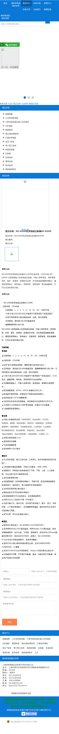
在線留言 (37, 9)
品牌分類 (37, 3)
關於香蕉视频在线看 (15, 4)
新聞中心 (47, 3)
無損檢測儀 (9, 149)
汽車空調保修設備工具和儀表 (17, 122)
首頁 (5, 3)
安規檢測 (9, 157)
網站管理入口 (45, 710)
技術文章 (26, 9)
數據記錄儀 (33, 104)
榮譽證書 (47, 9)
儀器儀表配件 (10, 169)
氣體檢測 (9, 130)
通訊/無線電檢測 (11, 134)
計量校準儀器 (10, 138)
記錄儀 (25, 104)
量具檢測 (9, 165)
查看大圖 (25, 230)
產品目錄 (17, 104)
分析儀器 (9, 126)
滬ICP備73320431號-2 (30, 710)
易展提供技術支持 (14, 710)
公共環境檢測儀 (11, 118)
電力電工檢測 (10, 146)
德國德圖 (9, 114)
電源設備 (9, 161)
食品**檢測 (9, 142)
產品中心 (26, 3)
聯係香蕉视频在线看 (5, 17)
